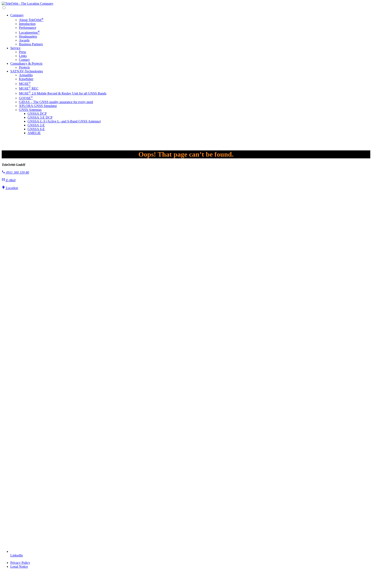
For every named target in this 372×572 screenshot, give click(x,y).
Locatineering (29, 32)
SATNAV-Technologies (26, 71)
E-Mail (10, 180)
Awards (24, 40)
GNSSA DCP (37, 113)
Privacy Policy (20, 562)
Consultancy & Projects (26, 63)
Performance (27, 27)
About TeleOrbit (31, 20)
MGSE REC (29, 88)
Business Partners (31, 44)
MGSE (25, 84)
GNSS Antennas (30, 110)
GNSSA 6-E (36, 129)
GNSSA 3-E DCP (40, 117)
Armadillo (26, 75)
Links (23, 56)
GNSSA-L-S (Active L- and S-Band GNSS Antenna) (64, 121)
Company (17, 15)
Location (11, 188)
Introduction (27, 24)
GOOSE (26, 98)
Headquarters (28, 36)
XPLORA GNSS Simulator (38, 106)
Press (22, 52)
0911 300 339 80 (17, 172)
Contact (24, 59)
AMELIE (34, 133)
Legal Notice (19, 566)
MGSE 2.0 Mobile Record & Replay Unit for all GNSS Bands (62, 93)
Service (15, 48)
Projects (24, 67)
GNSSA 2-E (36, 125)
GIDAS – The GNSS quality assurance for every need (56, 102)
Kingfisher (26, 79)
